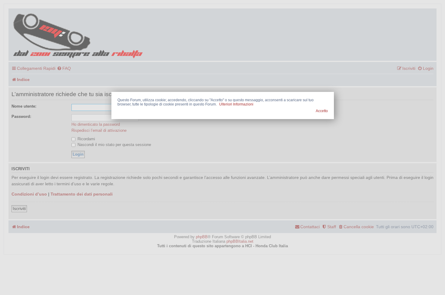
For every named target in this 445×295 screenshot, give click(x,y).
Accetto (322, 111)
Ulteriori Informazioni (236, 104)
